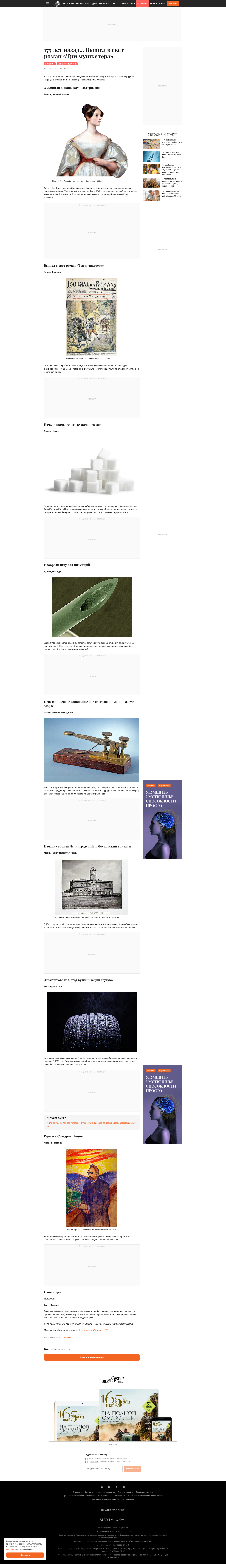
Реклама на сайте (125, 1492)
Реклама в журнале (144, 1492)
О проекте (77, 1492)
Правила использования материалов (79, 1496)
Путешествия (127, 3)
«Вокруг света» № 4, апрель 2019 (93, 1330)
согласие (95, 1458)
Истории (142, 3)
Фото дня (91, 3)
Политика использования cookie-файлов (145, 1496)
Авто (162, 3)
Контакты (89, 1492)
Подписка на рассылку (96, 1454)
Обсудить (68, 69)
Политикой (94, 1462)
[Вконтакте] (109, 1487)
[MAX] (102, 1487)
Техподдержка (128, 1499)
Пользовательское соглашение (111, 1496)
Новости (68, 3)
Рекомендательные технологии (105, 1499)
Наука (153, 3)
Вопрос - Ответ (108, 3)
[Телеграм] (124, 1487)
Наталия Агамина (63, 1337)
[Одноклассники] (117, 1487)
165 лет (173, 3)
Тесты (79, 3)
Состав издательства (105, 1492)
